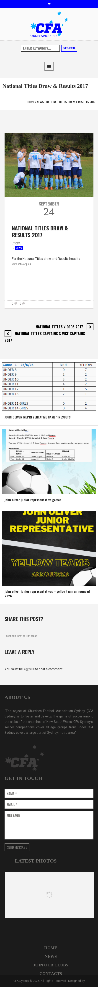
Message (13, 815)
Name (12, 793)
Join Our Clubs (50, 965)
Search (69, 48)
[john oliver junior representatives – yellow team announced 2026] (49, 548)
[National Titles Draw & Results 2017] (49, 164)
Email (12, 804)
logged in (28, 668)
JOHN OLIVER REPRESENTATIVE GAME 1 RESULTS (38, 417)
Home (30, 101)
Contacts (50, 974)
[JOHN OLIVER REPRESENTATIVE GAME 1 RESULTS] (49, 386)
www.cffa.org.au (21, 263)
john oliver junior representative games (33, 499)
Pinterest (31, 635)
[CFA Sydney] (49, 23)
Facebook (10, 635)
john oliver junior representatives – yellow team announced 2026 (47, 593)
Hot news (11, 407)
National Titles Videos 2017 (59, 327)
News (40, 101)
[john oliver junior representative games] (49, 461)
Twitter (20, 635)
